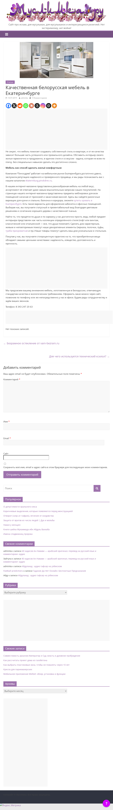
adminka (24, 98)
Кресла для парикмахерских (17, 669)
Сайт (5, 453)
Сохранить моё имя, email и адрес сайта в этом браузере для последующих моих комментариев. (55, 467)
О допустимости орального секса (20, 506)
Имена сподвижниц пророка (18, 534)
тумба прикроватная (17, 230)
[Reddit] (20, 105)
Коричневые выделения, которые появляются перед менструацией (38, 511)
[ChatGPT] (48, 105)
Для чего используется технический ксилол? (79, 356)
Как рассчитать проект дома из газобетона (25, 660)
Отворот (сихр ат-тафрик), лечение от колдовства (28, 515)
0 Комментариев (39, 98)
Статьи (10, 82)
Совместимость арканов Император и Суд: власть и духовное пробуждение (41, 655)
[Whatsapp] (25, 105)
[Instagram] (42, 105)
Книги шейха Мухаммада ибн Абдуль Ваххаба (26, 529)
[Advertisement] (56, 129)
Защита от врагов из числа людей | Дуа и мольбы (29, 520)
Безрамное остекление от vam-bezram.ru (31, 343)
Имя (6, 421)
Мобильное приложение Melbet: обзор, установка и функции (34, 674)
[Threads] (37, 105)
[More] (54, 105)
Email (7, 438)
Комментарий (11, 379)
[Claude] (31, 105)
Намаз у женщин (11, 524)
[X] (14, 105)
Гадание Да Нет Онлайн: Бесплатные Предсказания (59, 570)
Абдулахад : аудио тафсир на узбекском (42, 566)
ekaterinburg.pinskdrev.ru (38, 180)
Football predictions (13, 570)
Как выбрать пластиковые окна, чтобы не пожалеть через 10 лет (36, 664)
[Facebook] (8, 105)
